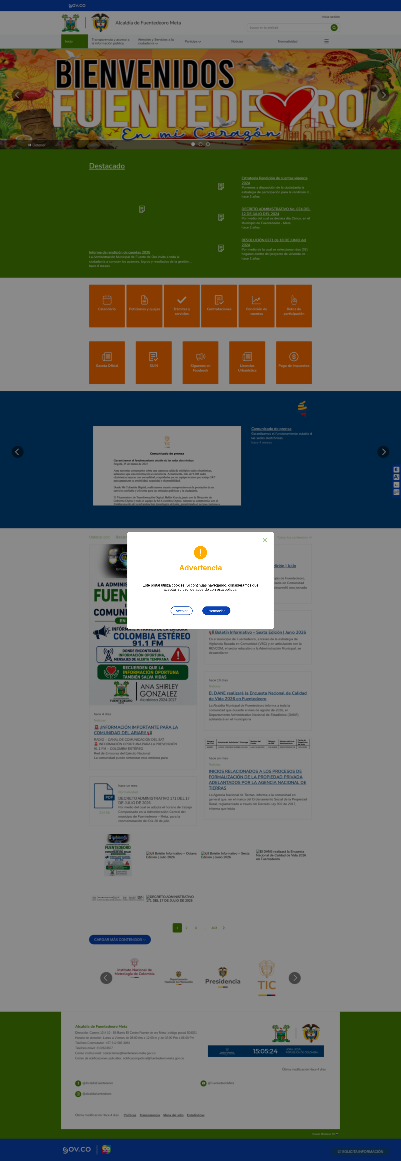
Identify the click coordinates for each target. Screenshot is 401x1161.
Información (216, 611)
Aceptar (182, 611)
